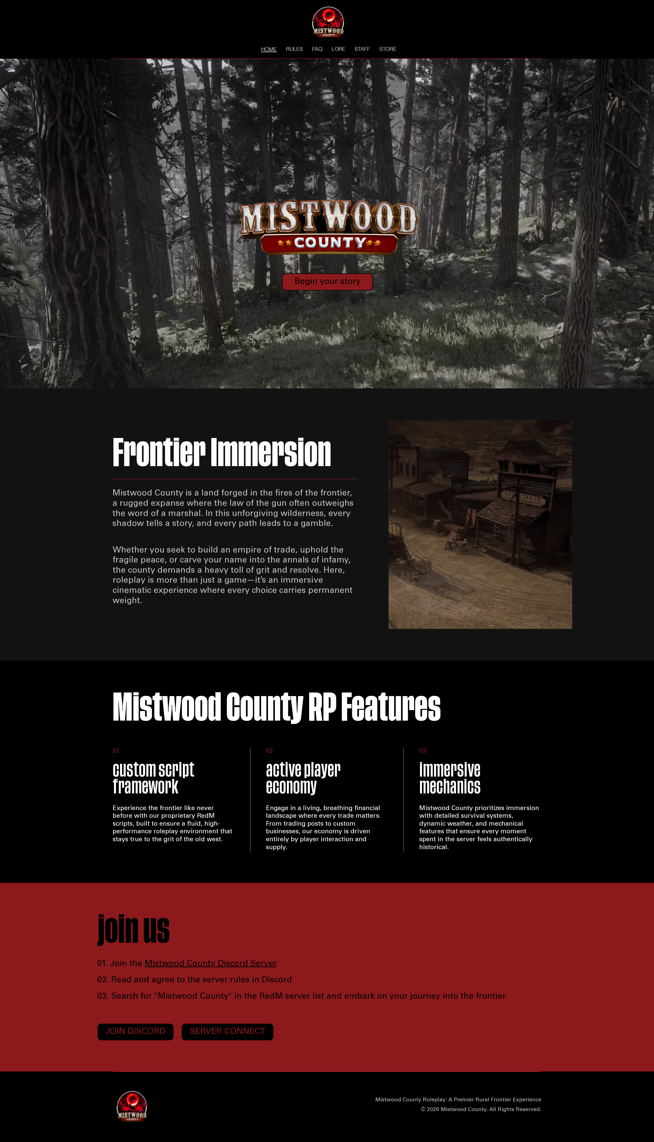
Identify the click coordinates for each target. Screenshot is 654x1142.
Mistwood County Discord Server (211, 964)
